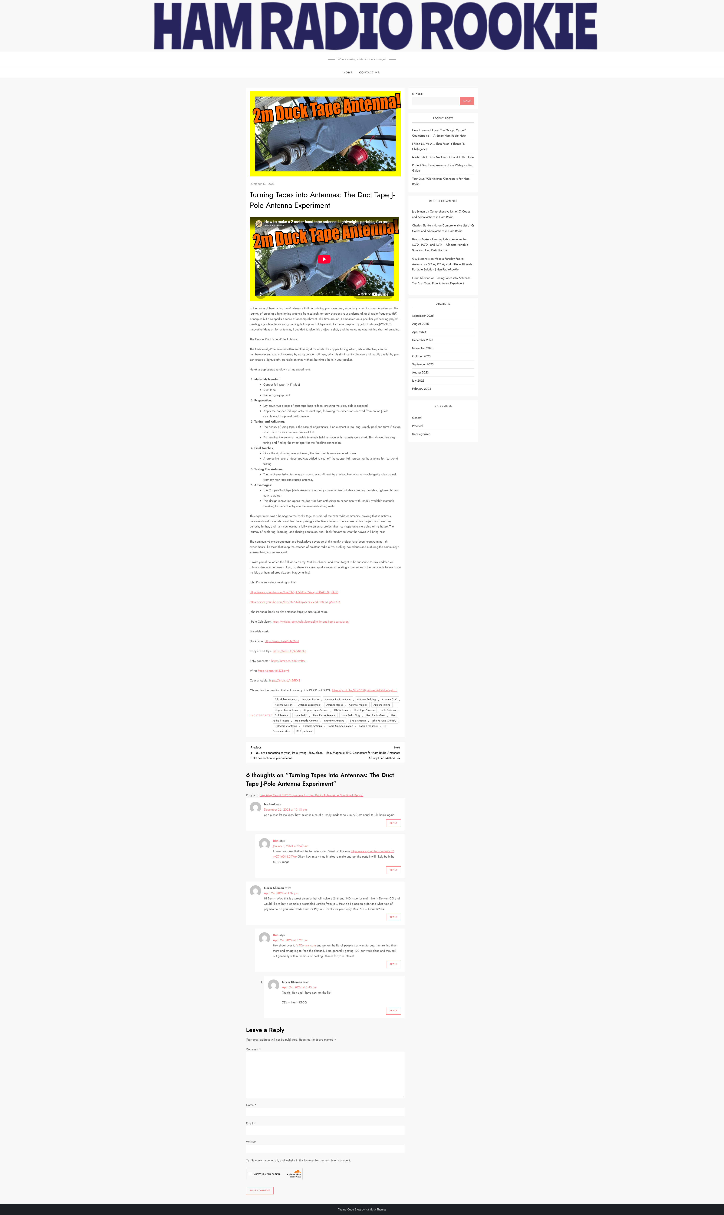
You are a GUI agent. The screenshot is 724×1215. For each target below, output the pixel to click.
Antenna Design (283, 705)
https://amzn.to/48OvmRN (288, 661)
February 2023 (421, 389)
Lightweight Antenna (286, 726)
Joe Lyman (418, 211)
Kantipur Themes (376, 1209)
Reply (393, 823)
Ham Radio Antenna (324, 715)
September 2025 (423, 316)
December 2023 (422, 340)
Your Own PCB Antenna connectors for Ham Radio (440, 181)
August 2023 (420, 372)
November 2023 (422, 348)
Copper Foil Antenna (286, 710)
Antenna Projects (358, 705)
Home (348, 72)
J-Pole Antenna (358, 720)
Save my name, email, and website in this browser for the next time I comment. (301, 1160)
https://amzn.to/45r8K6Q (289, 651)
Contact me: (369, 72)
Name (251, 1105)
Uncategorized (261, 715)
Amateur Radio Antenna (338, 699)
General (417, 418)
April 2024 (419, 332)
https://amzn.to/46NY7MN (282, 641)
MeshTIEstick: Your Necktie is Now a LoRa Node (443, 157)
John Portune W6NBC (384, 720)
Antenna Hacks (334, 705)
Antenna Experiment (309, 705)
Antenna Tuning (382, 705)
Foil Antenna (281, 715)
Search (417, 94)
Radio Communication (340, 726)
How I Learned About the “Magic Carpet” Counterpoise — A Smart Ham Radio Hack (439, 133)
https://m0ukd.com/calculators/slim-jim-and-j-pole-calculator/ (311, 621)
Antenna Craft (389, 699)
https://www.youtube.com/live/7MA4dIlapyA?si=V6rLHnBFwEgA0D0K (295, 602)
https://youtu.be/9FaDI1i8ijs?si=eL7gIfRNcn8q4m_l (364, 690)
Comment (253, 1049)
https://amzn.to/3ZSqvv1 (273, 670)
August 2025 (420, 324)
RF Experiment (304, 731)
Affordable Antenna (285, 699)
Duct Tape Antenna (364, 710)
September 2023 (423, 364)
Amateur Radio (310, 699)
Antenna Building (366, 699)
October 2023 (421, 356)
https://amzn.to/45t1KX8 (284, 680)
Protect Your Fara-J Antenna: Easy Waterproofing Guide (442, 168)
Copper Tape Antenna (316, 710)
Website (251, 1142)
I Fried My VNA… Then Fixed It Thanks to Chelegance (438, 146)
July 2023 (418, 381)
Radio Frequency (368, 726)
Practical (417, 426)
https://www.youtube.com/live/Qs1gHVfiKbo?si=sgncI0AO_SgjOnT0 (294, 592)
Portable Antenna (312, 726)
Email (251, 1123)
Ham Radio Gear (375, 715)
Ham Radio (301, 715)
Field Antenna (388, 710)
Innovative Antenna (334, 720)
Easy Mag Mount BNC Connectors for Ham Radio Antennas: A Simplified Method (311, 795)
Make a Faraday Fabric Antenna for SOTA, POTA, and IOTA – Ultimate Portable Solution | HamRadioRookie (440, 245)
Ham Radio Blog (350, 715)
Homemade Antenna (306, 720)
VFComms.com (306, 945)
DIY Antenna (341, 710)
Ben (275, 840)
